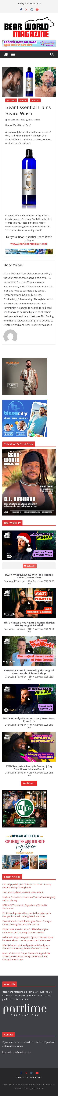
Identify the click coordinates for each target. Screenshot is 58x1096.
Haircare (23, 100)
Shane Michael (34, 120)
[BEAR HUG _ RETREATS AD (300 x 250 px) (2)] (24, 833)
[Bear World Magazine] (6, 54)
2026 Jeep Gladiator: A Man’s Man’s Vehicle (22, 892)
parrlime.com (8, 999)
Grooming (11, 100)
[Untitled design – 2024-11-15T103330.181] (24, 401)
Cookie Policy (35, 1077)
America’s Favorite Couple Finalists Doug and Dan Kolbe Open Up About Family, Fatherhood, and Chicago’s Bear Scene (26, 956)
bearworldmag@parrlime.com (16, 1052)
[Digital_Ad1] (24, 792)
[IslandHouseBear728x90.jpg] (29, 42)
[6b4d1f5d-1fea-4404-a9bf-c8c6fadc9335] (24, 359)
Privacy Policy (22, 1077)
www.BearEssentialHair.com (28, 244)
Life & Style (35, 100)
